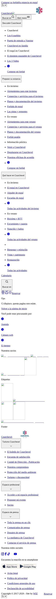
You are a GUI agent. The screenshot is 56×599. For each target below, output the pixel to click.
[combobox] (28, 155)
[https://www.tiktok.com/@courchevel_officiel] (8, 554)
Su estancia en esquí (28, 2)
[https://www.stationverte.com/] (7, 419)
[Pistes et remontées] (6, 293)
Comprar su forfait (10, 2)
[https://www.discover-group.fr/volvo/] (16, 355)
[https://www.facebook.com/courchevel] (5, 554)
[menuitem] (11, 23)
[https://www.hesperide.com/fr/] (39, 355)
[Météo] (10, 293)
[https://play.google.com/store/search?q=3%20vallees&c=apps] (28, 568)
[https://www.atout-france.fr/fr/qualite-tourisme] (7, 400)
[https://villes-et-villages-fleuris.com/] (22, 421)
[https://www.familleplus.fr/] (29, 400)
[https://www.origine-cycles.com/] (30, 374)
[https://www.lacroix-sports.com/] (12, 374)
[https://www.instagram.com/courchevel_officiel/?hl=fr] (2, 554)
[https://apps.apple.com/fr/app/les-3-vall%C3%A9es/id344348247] (10, 568)
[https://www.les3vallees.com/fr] (19, 419)
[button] (6, 285)
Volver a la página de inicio (14, 308)
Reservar (48, 594)
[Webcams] (3, 293)
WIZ (35, 593)
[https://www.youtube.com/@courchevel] (15, 554)
